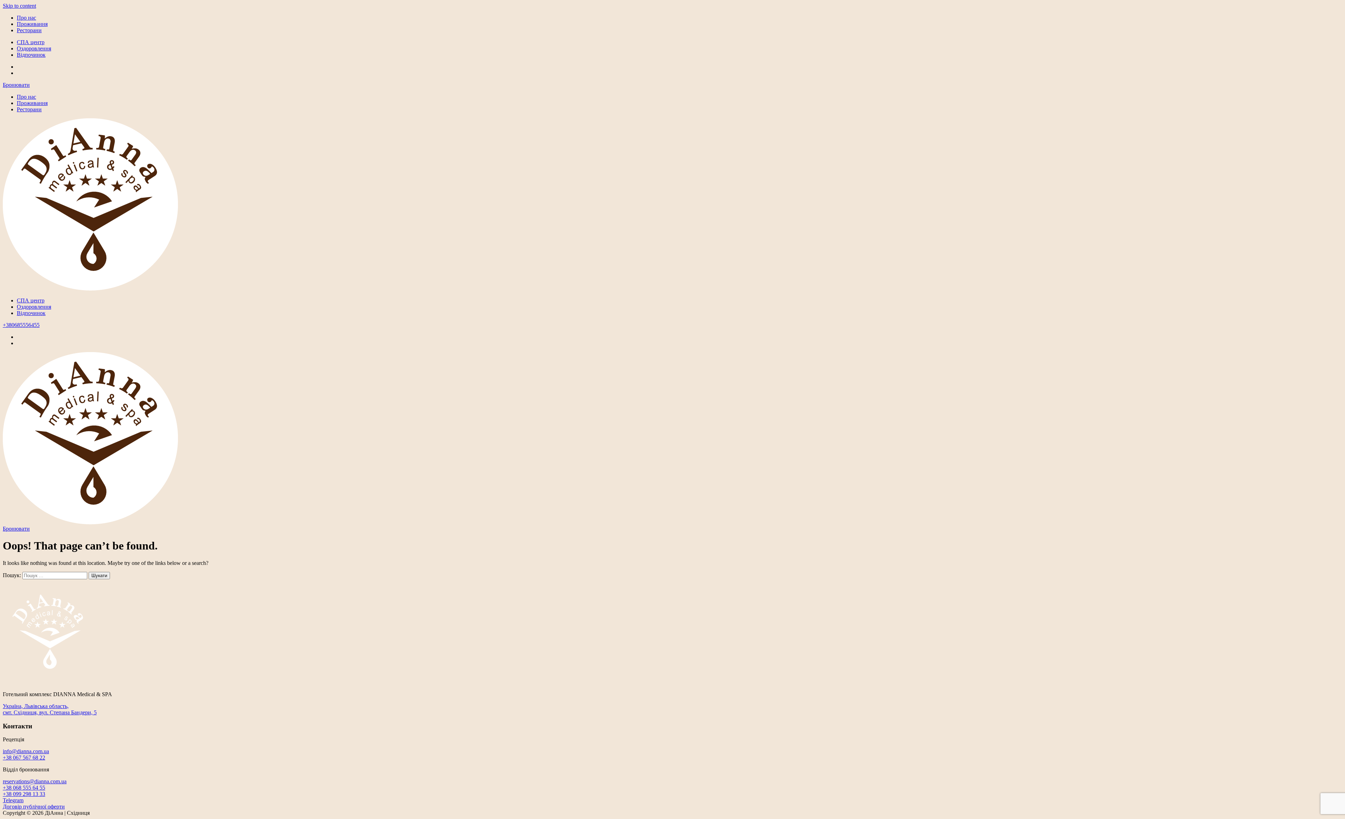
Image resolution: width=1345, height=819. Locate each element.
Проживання (32, 24)
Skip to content (19, 6)
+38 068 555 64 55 (24, 788)
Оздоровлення (34, 48)
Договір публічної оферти (34, 807)
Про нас (26, 18)
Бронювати (16, 85)
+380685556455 (21, 325)
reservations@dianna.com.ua (35, 781)
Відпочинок (31, 55)
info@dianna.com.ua (26, 751)
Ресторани (29, 30)
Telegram (13, 800)
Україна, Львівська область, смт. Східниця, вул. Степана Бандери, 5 (50, 709)
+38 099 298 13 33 (24, 794)
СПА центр (30, 42)
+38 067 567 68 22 (24, 758)
